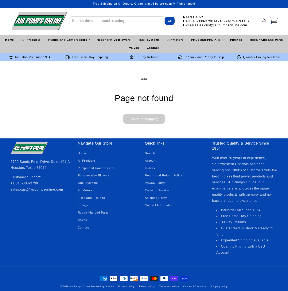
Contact (83, 227)
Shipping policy (219, 286)
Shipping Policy (156, 197)
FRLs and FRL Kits (91, 197)
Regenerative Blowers (94, 175)
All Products (86, 160)
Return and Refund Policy (163, 175)
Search (150, 153)
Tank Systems (88, 182)
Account (150, 160)
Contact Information (159, 205)
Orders (150, 168)
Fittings (83, 205)
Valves (82, 220)
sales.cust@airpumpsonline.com (37, 189)
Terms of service (169, 286)
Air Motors (85, 190)
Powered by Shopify (102, 286)
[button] (68, 40)
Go (170, 20)
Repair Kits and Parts (93, 212)
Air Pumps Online (80, 286)
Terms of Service (157, 190)
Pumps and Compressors (96, 168)
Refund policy (147, 286)
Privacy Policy (155, 182)
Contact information (194, 286)
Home (82, 153)
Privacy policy (126, 286)
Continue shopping (144, 119)
